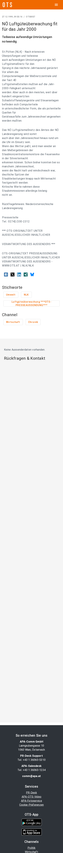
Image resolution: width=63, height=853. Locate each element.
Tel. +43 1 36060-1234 (31, 770)
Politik (31, 847)
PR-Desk (31, 792)
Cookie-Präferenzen (31, 804)
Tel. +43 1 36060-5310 (31, 759)
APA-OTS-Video (31, 796)
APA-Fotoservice (31, 800)
